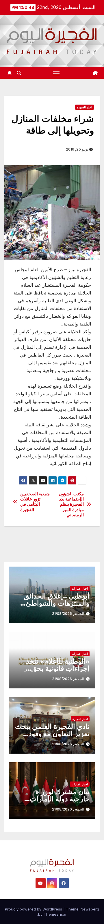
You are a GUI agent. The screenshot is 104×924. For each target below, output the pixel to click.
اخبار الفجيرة (84, 107)
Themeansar (55, 914)
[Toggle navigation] (56, 73)
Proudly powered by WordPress (34, 909)
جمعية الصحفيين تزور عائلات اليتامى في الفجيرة (35, 501)
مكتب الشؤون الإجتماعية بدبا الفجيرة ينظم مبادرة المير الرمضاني (71, 504)
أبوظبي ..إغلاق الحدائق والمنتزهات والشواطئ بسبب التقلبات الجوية (57, 603)
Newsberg (90, 909)
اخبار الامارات (80, 588)
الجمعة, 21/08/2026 (68, 613)
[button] (19, 73)
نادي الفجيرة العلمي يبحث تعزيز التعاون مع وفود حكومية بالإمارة (52, 733)
